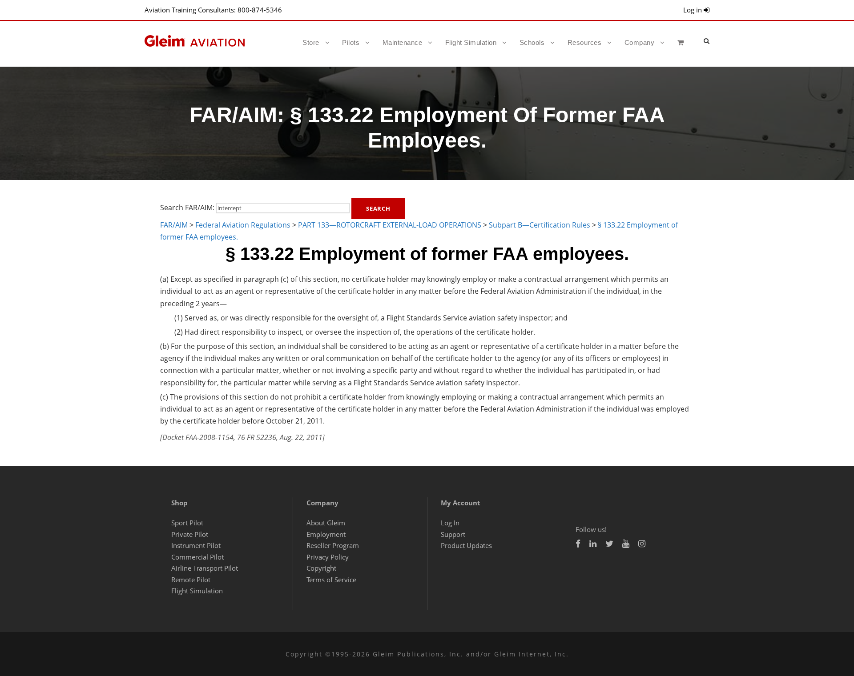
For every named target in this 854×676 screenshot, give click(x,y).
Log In (450, 522)
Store (310, 42)
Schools (532, 42)
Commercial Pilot (197, 556)
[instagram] (641, 543)
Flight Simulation (471, 42)
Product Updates (466, 545)
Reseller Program (332, 545)
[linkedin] (592, 543)
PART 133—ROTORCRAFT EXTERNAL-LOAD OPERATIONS (389, 225)
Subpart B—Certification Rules (539, 225)
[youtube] (625, 543)
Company (639, 42)
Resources (585, 42)
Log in (693, 9)
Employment (326, 534)
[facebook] (578, 543)
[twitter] (609, 543)
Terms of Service (331, 579)
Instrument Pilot (196, 545)
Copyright (321, 568)
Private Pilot (189, 534)
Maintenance (403, 42)
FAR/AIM (174, 225)
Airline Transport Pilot (204, 568)
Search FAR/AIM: (187, 207)
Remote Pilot (190, 579)
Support (453, 534)
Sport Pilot (187, 522)
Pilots (350, 42)
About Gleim (325, 522)
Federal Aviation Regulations (242, 225)
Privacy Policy (327, 556)
